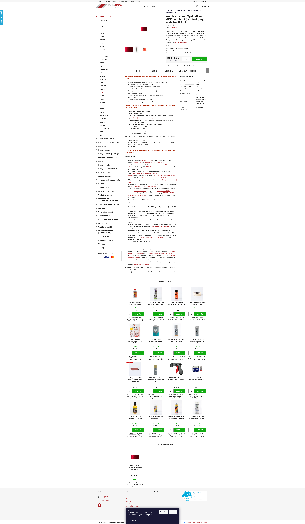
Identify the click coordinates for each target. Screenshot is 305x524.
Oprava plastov (104, 176)
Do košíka (199, 59)
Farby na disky (104, 161)
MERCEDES (103, 79)
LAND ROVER (104, 69)
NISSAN (102, 89)
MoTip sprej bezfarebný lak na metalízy (142, 118)
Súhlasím (173, 512)
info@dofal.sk (105, 497)
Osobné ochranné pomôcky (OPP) (105, 232)
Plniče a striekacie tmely (108, 219)
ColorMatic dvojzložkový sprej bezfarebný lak (159, 253)
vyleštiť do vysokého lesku (141, 264)
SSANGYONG (104, 115)
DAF (101, 132)
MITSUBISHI (103, 86)
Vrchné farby (103, 236)
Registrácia (203, 1)
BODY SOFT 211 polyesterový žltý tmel (164, 175)
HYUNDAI (103, 53)
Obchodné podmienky (132, 506)
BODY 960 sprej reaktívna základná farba (158, 167)
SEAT (101, 105)
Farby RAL (102, 146)
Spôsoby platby (123, 1)
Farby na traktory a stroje (108, 154)
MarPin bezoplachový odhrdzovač (154, 162)
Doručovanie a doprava (110, 1)
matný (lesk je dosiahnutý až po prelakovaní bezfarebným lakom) (201, 101)
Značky (101, 248)
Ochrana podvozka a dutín (109, 180)
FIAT (101, 43)
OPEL (102, 92)
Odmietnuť (163, 512)
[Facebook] (99, 505)
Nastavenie (132, 520)
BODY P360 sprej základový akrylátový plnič (143, 186)
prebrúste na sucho (143, 177)
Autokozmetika (104, 187)
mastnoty (144, 160)
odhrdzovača (137, 162)
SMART (102, 112)
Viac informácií (144, 516)
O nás (99, 1)
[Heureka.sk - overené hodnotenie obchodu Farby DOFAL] (194, 496)
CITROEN (103, 30)
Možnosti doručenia (171, 50)
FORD (102, 46)
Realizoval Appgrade (201, 522)
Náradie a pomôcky (106, 191)
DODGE (102, 40)
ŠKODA (102, 109)
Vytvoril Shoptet (190, 522)
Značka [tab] (187, 71)
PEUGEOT (103, 96)
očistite (149, 199)
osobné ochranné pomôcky (148, 209)
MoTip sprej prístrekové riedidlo (160, 226)
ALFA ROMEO (104, 20)
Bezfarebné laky (104, 223)
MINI (101, 82)
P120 (162, 177)
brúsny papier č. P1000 (163, 191)
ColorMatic (174, 27)
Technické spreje (105, 195)
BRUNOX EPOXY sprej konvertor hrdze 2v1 (144, 173)
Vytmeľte (130, 175)
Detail (135, 479)
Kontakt (133, 1)
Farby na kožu (104, 165)
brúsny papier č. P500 (140, 191)
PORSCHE (103, 99)
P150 (166, 177)
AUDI (101, 23)
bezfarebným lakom (181, 42)
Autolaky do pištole (106, 139)
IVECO (102, 63)
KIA (101, 66)
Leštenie (101, 184)
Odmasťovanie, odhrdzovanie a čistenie (108, 200)
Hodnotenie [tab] (153, 71)
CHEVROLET (104, 56)
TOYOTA (102, 125)
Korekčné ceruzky (105, 240)
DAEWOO (103, 36)
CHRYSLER (103, 59)
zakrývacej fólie (164, 180)
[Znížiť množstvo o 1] (183, 59)
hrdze (150, 160)
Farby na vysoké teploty (108, 169)
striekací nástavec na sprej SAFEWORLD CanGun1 (150, 237)
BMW (101, 26)
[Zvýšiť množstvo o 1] (189, 59)
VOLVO (102, 135)
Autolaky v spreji (105, 16)
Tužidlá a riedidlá (105, 227)
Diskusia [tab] (169, 71)
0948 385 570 (105, 500)
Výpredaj (102, 244)
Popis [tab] (138, 71)
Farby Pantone (104, 150)
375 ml (198, 84)
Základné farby (104, 216)
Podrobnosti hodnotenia (191, 25)
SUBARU (103, 119)
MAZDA (102, 76)
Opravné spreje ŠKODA (107, 157)
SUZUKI (102, 122)
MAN (101, 72)
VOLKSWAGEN (104, 128)
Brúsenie (102, 208)
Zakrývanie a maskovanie (108, 204)
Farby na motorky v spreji (108, 142)
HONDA (102, 49)
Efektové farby (104, 172)
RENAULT (103, 102)
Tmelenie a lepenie (106, 212)
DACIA (102, 33)
